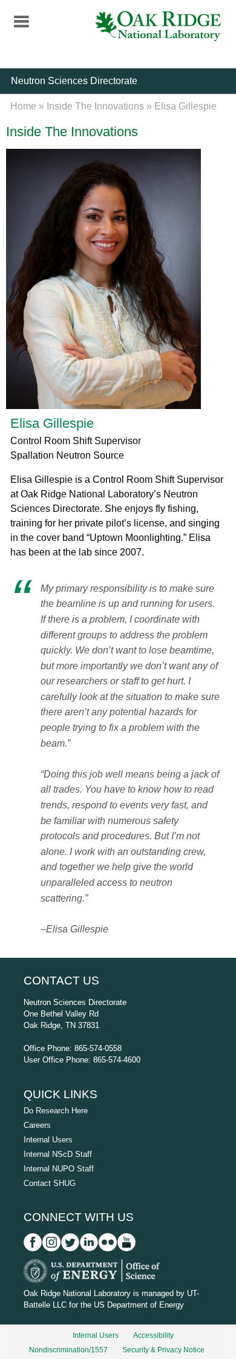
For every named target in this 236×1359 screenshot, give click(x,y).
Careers (37, 1125)
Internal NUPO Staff (59, 1168)
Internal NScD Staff (58, 1154)
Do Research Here (56, 1110)
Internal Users (48, 1139)
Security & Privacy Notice (163, 1350)
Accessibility (153, 1335)
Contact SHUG (50, 1183)
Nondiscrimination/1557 (68, 1350)
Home (23, 106)
